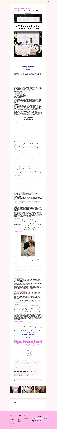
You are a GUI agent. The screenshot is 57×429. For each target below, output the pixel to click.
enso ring (36, 374)
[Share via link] (19, 378)
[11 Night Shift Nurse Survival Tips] (15, 389)
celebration (31, 370)
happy (31, 371)
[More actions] (41, 6)
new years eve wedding (24, 371)
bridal (20, 370)
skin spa (24, 374)
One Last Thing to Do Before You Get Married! (40, 394)
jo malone (26, 375)
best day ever (25, 370)
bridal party (16, 371)
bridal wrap (21, 375)
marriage (16, 370)
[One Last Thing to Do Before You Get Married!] (40, 389)
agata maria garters (18, 374)
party (35, 371)
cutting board (30, 374)
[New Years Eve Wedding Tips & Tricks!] (28, 389)
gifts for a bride (38, 370)
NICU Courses (12, 419)
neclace (15, 375)
